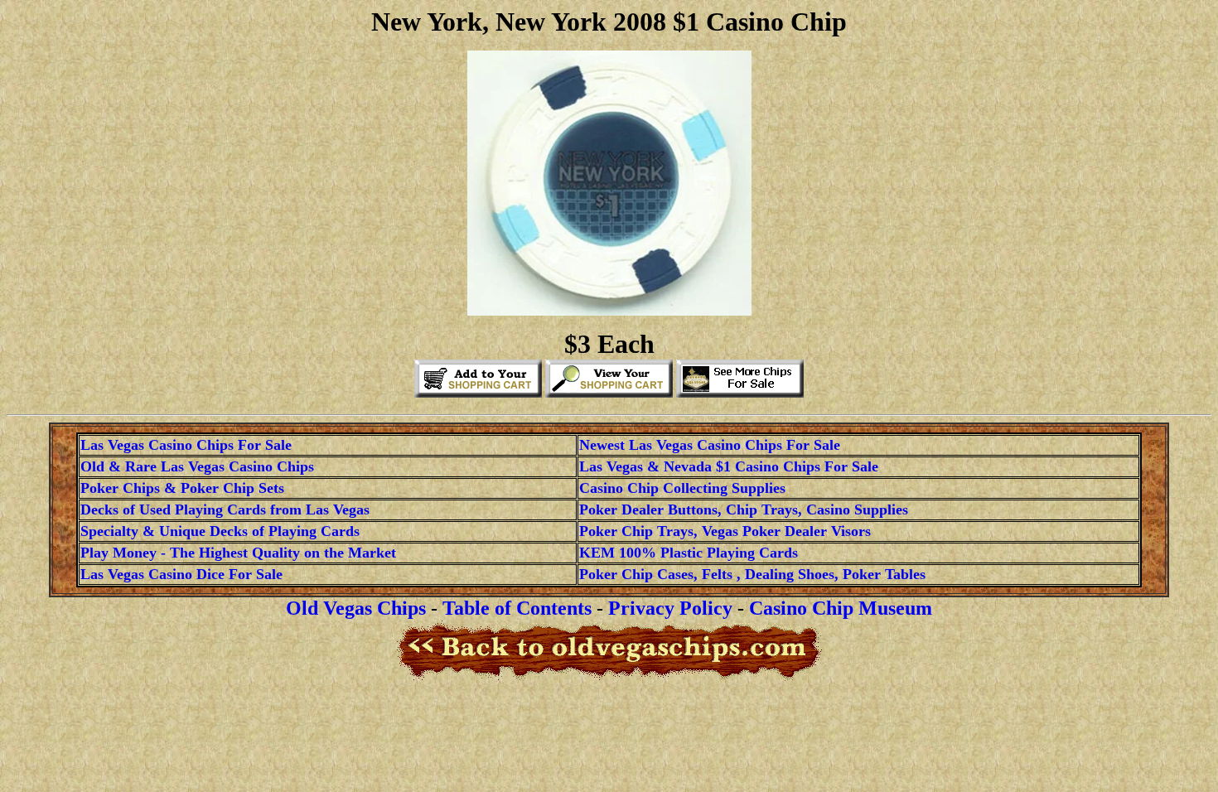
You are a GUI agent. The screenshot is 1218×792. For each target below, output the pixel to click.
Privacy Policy (670, 608)
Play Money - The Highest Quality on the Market (238, 552)
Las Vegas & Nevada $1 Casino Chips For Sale (728, 466)
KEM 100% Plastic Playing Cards (688, 552)
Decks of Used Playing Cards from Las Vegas (225, 509)
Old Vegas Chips (356, 608)
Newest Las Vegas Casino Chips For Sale (709, 445)
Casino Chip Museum (840, 608)
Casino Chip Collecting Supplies (682, 488)
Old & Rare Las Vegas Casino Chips (197, 466)
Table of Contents (517, 608)
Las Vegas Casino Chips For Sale (186, 445)
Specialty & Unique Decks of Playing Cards (220, 531)
